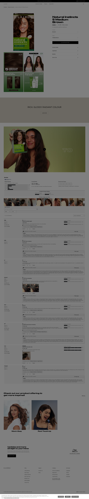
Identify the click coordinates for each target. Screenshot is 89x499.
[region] (44, 496)
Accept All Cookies (75, 496)
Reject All (67, 496)
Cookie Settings (60, 496)
